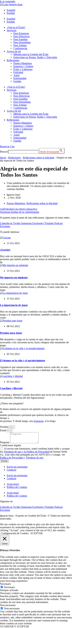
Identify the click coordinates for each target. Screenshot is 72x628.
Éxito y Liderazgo (22, 69)
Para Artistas (20, 45)
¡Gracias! (5, 249)
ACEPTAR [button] (36, 533)
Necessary (9, 587)
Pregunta (5, 442)
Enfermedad (19, 78)
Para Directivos (21, 36)
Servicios (11, 30)
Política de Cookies (17, 487)
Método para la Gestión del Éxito (30, 54)
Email (3, 430)
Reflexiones (13, 60)
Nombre (4, 426)
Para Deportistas (22, 42)
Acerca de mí (14, 51)
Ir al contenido (7, 1)
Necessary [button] (5, 583)
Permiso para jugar (11, 332)
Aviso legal (13, 484)
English (11, 13)
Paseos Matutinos (22, 63)
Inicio (3, 157)
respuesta (38, 421)
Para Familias (20, 39)
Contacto (11, 469)
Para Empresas (21, 33)
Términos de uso (34, 457)
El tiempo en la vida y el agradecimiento (22, 360)
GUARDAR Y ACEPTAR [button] (14, 626)
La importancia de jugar (14, 305)
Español (11, 10)
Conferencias (20, 48)
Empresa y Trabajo (23, 66)
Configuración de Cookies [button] (15, 533)
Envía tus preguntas (17, 466)
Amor (16, 75)
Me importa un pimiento (14, 277)
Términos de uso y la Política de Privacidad (27, 451)
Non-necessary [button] (8, 605)
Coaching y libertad (11, 388)
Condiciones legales (10, 445)
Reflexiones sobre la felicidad (38, 157)
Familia (17, 81)
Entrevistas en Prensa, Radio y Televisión (35, 57)
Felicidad (18, 72)
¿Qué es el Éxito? (16, 27)
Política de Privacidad (12, 457)
